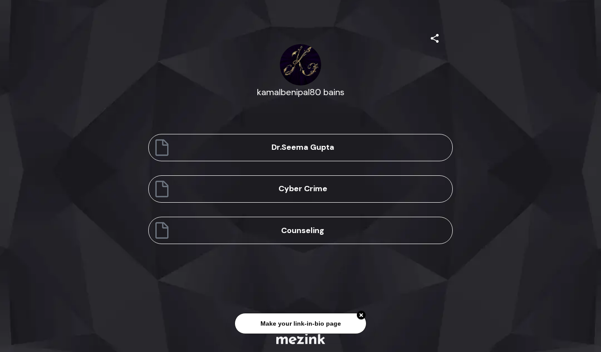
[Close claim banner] (361, 315)
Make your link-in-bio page (300, 323)
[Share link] (434, 37)
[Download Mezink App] (300, 338)
